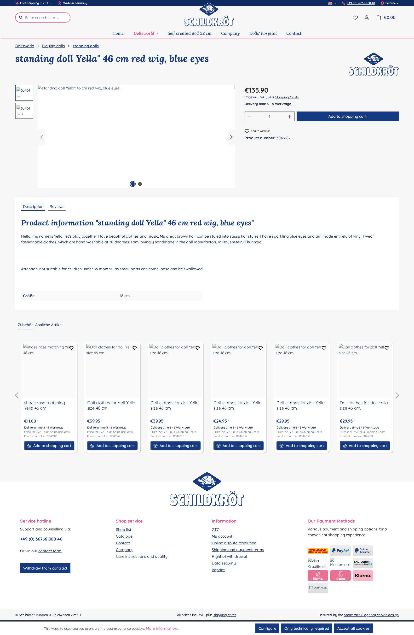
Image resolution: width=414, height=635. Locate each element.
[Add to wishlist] (71, 348)
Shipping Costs (287, 97)
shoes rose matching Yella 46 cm (44, 405)
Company (124, 549)
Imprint (218, 569)
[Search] (20, 17)
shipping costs (224, 615)
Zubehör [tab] (25, 324)
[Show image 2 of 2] (140, 184)
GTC (215, 529)
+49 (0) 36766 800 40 (361, 3)
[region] (125, 136)
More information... (162, 628)
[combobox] (47, 17)
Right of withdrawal (229, 556)
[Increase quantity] (290, 116)
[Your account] (367, 17)
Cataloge (124, 536)
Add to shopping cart (347, 116)
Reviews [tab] (57, 206)
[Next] (231, 137)
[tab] (33, 207)
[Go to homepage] (209, 17)
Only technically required (306, 628)
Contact (123, 543)
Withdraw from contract (45, 568)
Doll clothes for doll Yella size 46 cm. (111, 405)
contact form (50, 550)
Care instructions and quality (141, 556)
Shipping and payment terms (238, 549)
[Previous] (41, 137)
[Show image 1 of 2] (133, 184)
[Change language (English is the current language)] (332, 3)
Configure (267, 628)
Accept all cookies (353, 628)
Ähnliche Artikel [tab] (49, 324)
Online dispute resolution (234, 543)
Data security (224, 563)
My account (222, 536)
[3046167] (136, 136)
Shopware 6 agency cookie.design (371, 615)
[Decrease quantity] (250, 116)
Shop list (123, 529)
